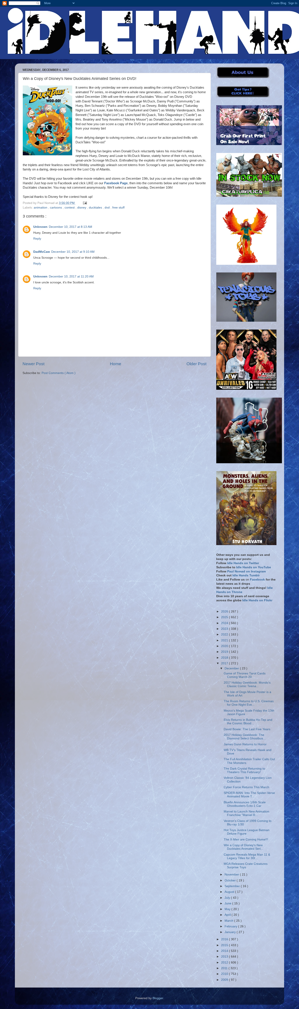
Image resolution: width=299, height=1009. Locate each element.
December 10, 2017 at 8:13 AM (70, 226)
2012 (225, 962)
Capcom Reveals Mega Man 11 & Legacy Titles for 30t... (247, 856)
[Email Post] (84, 203)
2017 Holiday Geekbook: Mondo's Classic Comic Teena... (247, 684)
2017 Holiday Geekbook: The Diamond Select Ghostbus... (245, 736)
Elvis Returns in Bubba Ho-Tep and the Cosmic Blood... (248, 721)
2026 (225, 611)
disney (82, 207)
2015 (225, 945)
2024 (225, 623)
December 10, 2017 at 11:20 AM (71, 276)
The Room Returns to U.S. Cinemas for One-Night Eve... (249, 703)
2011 (225, 968)
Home (115, 363)
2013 (225, 956)
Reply (37, 238)
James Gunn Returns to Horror (245, 744)
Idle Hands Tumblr (246, 575)
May (228, 909)
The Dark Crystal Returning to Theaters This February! (244, 770)
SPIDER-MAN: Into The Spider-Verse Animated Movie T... (249, 794)
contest (70, 207)
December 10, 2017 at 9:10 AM (73, 251)
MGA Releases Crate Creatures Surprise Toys (245, 865)
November (232, 874)
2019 (225, 651)
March (229, 920)
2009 (225, 979)
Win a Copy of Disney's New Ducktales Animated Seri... (243, 847)
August (230, 891)
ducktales (96, 207)
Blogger (158, 998)
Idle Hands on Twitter (243, 563)
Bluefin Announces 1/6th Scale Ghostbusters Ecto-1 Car (245, 804)
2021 (225, 640)
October (231, 880)
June (228, 903)
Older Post (196, 363)
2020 (225, 646)
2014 (225, 951)
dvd (108, 207)
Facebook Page (116, 183)
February (231, 926)
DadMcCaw (41, 251)
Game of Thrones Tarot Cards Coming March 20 (245, 675)
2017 (225, 663)
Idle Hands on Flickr (257, 600)
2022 (225, 634)
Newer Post (33, 363)
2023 (225, 628)
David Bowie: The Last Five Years (247, 729)
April (228, 914)
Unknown (40, 226)
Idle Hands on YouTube (253, 567)
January (231, 932)
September (233, 886)
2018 (225, 657)
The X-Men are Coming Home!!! (246, 839)
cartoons (56, 207)
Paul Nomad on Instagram (246, 571)
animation (41, 207)
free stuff (118, 207)
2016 (225, 939)
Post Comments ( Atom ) (59, 373)
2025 (225, 617)
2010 (225, 974)
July (228, 897)
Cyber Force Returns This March (246, 787)
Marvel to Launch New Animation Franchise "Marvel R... (246, 813)
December (232, 668)
